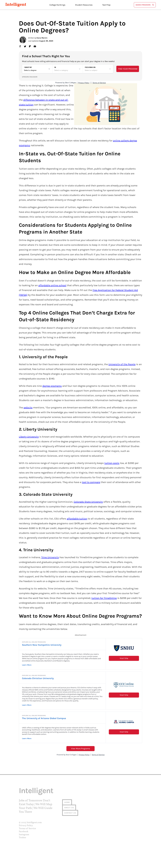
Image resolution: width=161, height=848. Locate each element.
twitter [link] (25, 46)
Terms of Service (27, 828)
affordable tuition (77, 518)
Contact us (70, 813)
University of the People (121, 364)
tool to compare (91, 482)
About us (69, 808)
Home (67, 802)
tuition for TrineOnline (104, 598)
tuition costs (111, 463)
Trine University (50, 557)
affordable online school (52, 285)
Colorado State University (88, 501)
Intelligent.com (34, 822)
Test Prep (106, 5)
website (28, 407)
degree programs (52, 385)
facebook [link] (20, 46)
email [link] (35, 46)
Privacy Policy (26, 825)
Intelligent (15, 5)
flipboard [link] (30, 46)
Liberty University (29, 436)
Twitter (22, 837)
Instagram (24, 834)
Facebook (23, 831)
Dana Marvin (42, 38)
